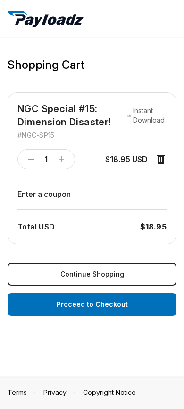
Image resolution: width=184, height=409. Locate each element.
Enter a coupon (44, 194)
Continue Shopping (92, 274)
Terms (17, 392)
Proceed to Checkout (92, 304)
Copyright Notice (109, 392)
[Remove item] (161, 159)
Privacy (55, 392)
